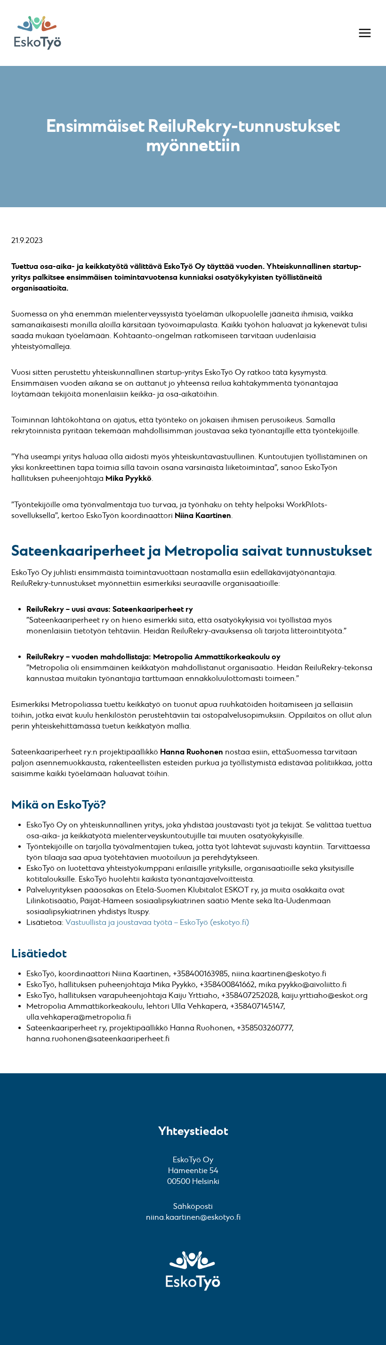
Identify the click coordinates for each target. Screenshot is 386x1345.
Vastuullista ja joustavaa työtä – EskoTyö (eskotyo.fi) (157, 923)
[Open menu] (365, 32)
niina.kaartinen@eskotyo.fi (193, 1218)
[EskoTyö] (37, 33)
